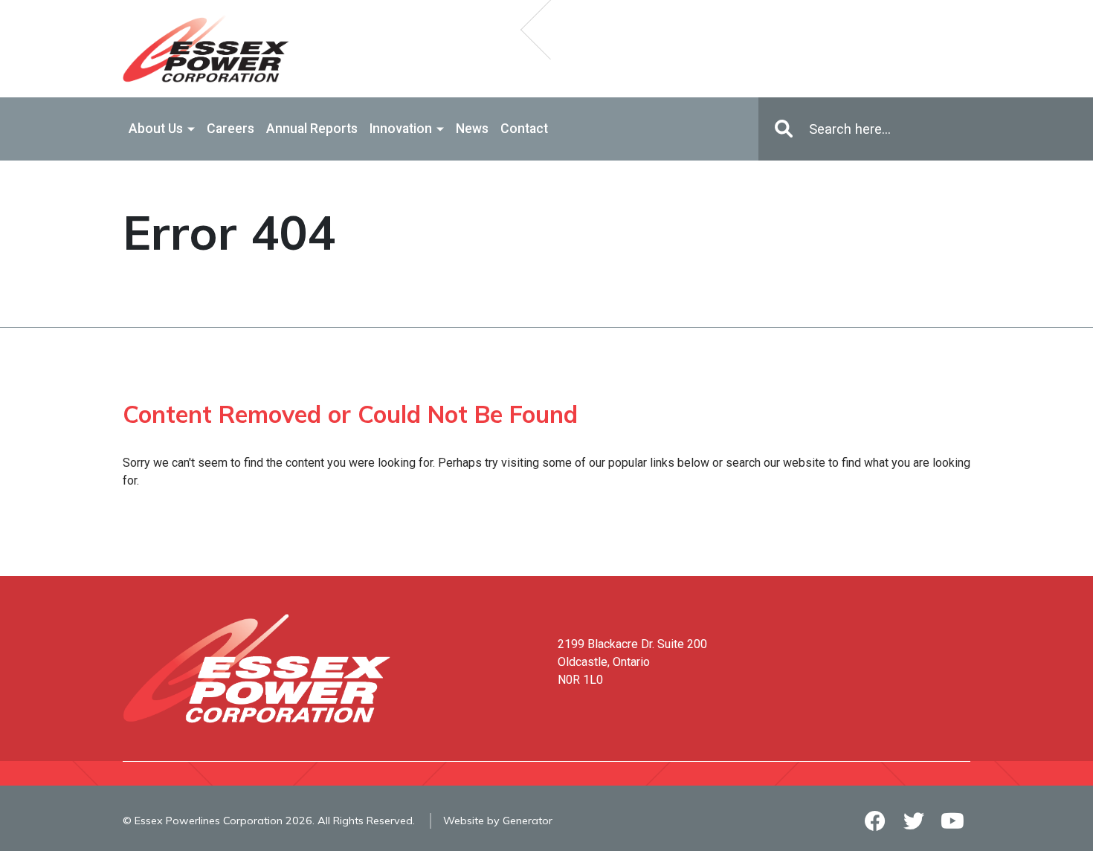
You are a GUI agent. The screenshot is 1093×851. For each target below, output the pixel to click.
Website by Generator (497, 820)
